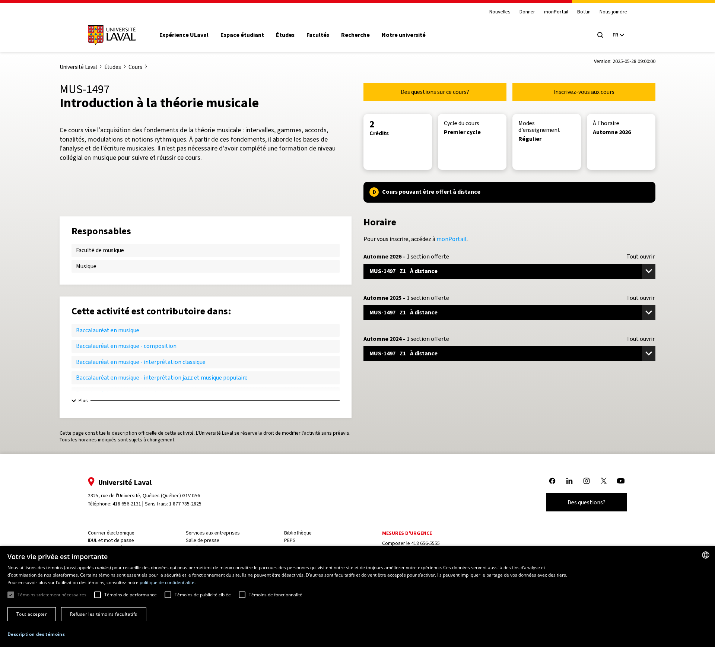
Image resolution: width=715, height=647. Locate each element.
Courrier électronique (111, 532)
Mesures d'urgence (407, 533)
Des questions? (587, 502)
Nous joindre (613, 12)
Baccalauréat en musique (107, 330)
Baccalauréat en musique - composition (126, 346)
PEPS (290, 540)
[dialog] (357, 596)
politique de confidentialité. (168, 582)
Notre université (404, 35)
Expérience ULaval (184, 35)
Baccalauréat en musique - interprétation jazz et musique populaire (162, 377)
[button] (36, 634)
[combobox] (705, 555)
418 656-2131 (126, 503)
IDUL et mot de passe (111, 540)
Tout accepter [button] (31, 614)
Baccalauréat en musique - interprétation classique (141, 362)
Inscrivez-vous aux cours (583, 92)
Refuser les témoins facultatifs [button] (103, 614)
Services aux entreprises (213, 532)
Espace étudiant (242, 35)
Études (285, 35)
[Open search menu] (600, 35)
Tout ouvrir (640, 256)
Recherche (355, 35)
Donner (527, 12)
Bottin (584, 12)
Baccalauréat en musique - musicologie (125, 393)
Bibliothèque (298, 532)
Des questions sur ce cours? (435, 92)
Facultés (317, 35)
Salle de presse (202, 540)
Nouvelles (500, 12)
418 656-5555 (425, 543)
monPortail (556, 12)
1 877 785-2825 (185, 503)
